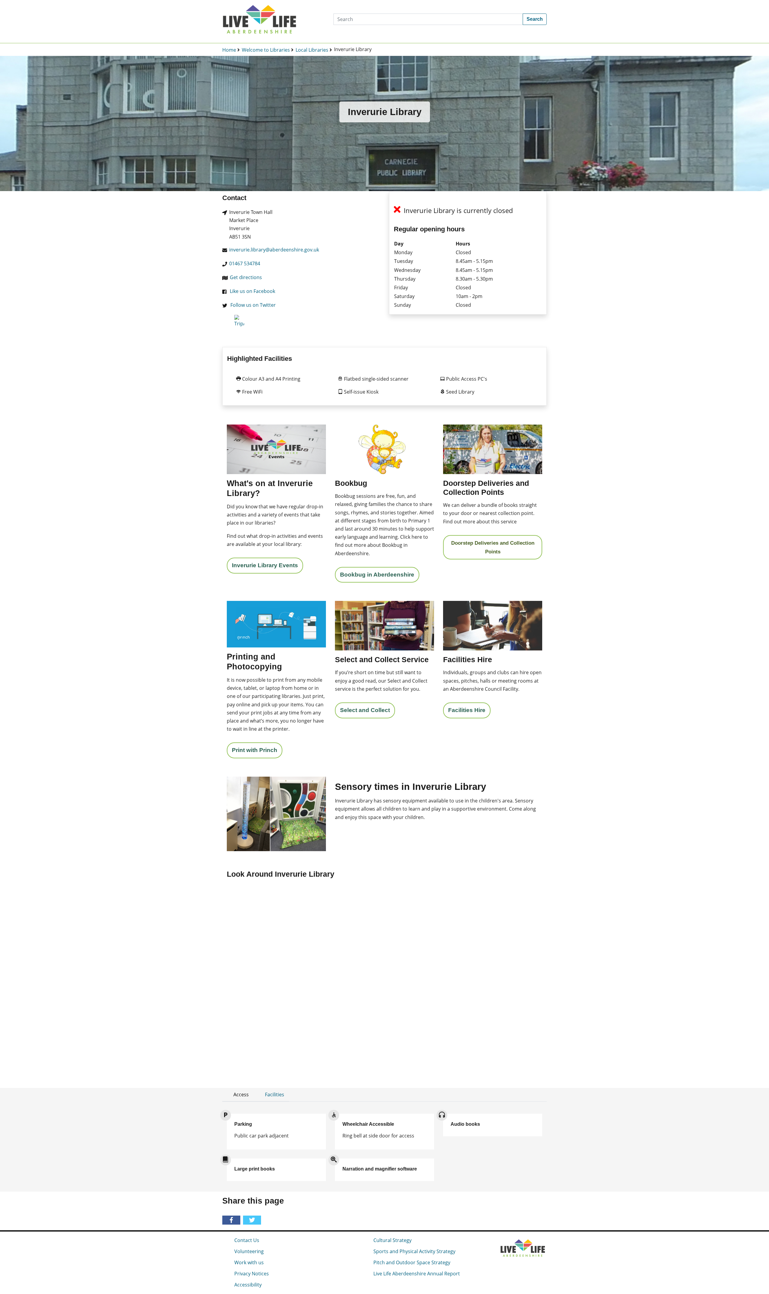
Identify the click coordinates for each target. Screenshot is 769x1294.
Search (535, 19)
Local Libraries (312, 50)
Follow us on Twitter (253, 305)
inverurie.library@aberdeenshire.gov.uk (274, 249)
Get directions (246, 277)
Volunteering (249, 1251)
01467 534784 (244, 263)
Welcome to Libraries (266, 50)
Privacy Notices (251, 1273)
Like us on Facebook (252, 291)
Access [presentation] (241, 1094)
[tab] (238, 1094)
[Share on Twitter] (253, 1220)
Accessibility (248, 1284)
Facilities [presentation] (274, 1094)
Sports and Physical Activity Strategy (414, 1251)
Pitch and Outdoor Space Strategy (411, 1262)
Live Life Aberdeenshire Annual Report (416, 1273)
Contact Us (246, 1240)
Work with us (249, 1262)
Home (229, 50)
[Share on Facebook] (232, 1220)
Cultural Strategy (392, 1240)
